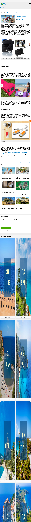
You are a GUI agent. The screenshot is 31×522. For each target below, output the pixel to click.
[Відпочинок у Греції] (23, 359)
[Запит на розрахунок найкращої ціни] (30, 121)
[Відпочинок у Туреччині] (23, 277)
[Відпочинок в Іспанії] (7, 440)
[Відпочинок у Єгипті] (7, 277)
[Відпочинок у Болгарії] (7, 359)
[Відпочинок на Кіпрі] (23, 440)
